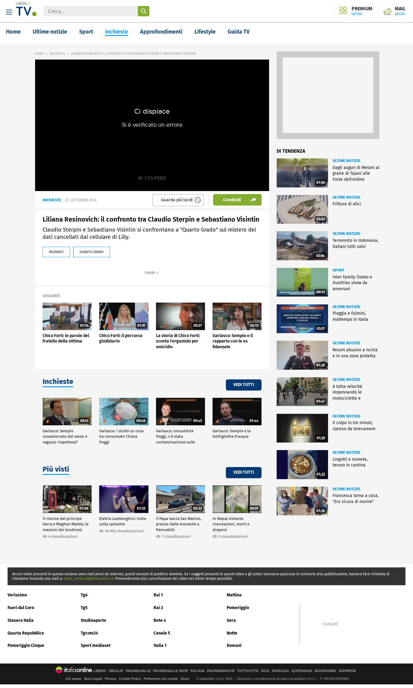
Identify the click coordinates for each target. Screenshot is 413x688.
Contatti (330, 624)
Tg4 (84, 595)
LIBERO (21, 4)
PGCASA (197, 671)
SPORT (338, 270)
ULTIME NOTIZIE (346, 160)
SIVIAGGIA (280, 671)
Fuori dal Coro (21, 607)
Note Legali (93, 678)
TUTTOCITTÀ (248, 671)
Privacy (110, 678)
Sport (86, 31)
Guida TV (238, 31)
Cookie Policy (130, 678)
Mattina (234, 595)
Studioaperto (93, 620)
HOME (39, 54)
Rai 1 (158, 595)
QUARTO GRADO (92, 252)
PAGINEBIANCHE (221, 671)
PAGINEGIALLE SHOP (170, 671)
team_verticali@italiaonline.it (88, 578)
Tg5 (84, 607)
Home (13, 31)
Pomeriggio (238, 607)
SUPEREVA (347, 671)
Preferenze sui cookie (161, 678)
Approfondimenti (161, 31)
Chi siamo (73, 678)
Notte (232, 633)
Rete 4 (160, 620)
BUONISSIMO (325, 671)
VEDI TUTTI (243, 384)
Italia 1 (160, 645)
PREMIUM (362, 11)
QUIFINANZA (301, 671)
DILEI (265, 671)
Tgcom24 (89, 633)
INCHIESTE (57, 54)
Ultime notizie (50, 31)
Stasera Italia (21, 620)
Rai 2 (158, 607)
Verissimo (17, 595)
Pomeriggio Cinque (26, 645)
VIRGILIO (116, 671)
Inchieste (116, 31)
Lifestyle (205, 31)
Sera (231, 620)
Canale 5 (162, 633)
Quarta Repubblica (26, 633)
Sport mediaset (95, 645)
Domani (234, 645)
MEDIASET (56, 252)
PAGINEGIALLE (138, 671)
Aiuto (184, 678)
